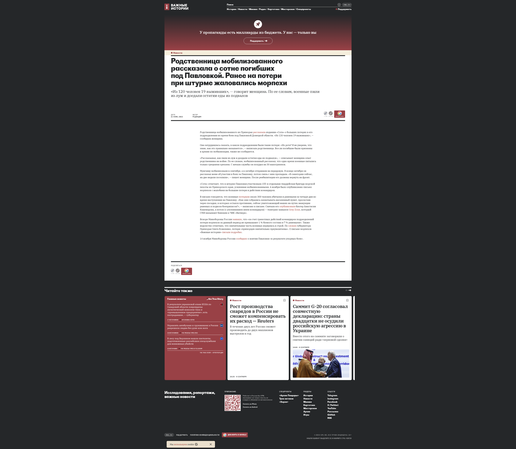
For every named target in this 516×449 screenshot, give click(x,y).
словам (292, 225)
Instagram (332, 398)
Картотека (273, 9)
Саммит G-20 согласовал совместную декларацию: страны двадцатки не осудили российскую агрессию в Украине (320, 318)
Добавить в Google (340, 116)
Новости (242, 9)
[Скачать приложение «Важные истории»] (233, 403)
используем (180, 444)
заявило (237, 219)
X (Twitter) (332, 405)
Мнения (253, 9)
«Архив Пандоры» (289, 395)
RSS (329, 418)
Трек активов (286, 398)
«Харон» (283, 401)
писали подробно (232, 232)
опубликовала (287, 206)
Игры (306, 414)
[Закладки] (339, 4)
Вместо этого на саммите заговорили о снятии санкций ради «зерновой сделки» (320, 337)
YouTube (331, 408)
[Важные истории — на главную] (176, 7)
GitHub (331, 414)
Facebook (332, 401)
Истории (231, 9)
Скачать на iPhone (250, 404)
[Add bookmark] (284, 300)
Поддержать (345, 9)
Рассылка (332, 411)
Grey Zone (294, 209)
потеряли (244, 196)
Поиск (230, 4)
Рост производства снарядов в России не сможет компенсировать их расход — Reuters (258, 313)
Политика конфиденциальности (204, 435)
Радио (262, 9)
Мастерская (287, 9)
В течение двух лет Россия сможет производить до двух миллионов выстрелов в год (252, 330)
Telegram (332, 395)
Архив (306, 411)
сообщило (241, 238)
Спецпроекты (303, 9)
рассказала (259, 132)
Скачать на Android (250, 407)
